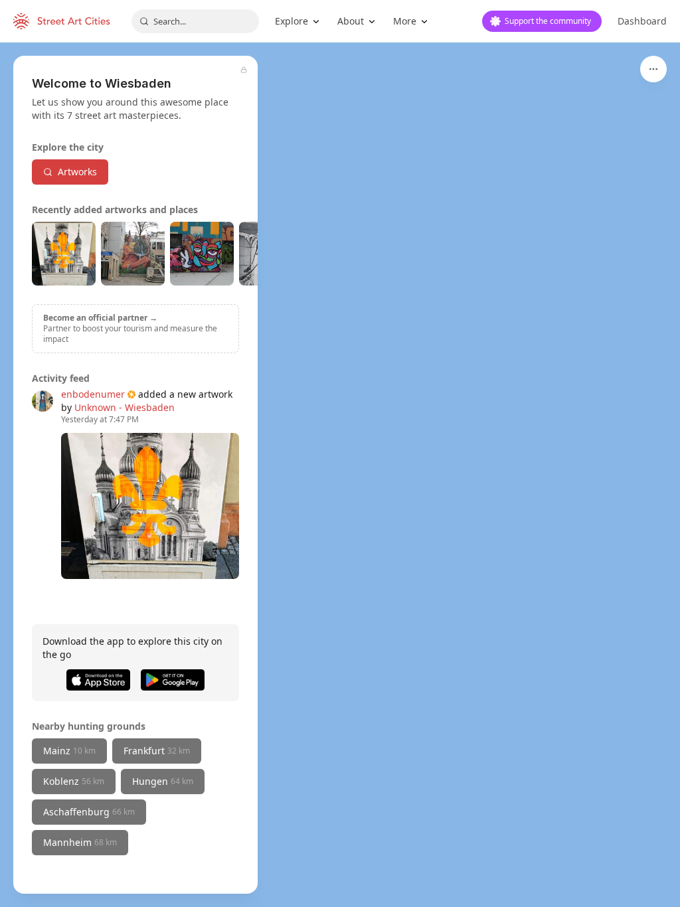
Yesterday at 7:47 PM (100, 419)
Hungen (162, 781)
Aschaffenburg (89, 811)
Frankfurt (157, 750)
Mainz (69, 750)
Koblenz (73, 781)
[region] (340, 474)
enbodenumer (93, 394)
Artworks (77, 171)
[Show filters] (653, 69)
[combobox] (195, 21)
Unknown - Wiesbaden (124, 407)
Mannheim (80, 842)
